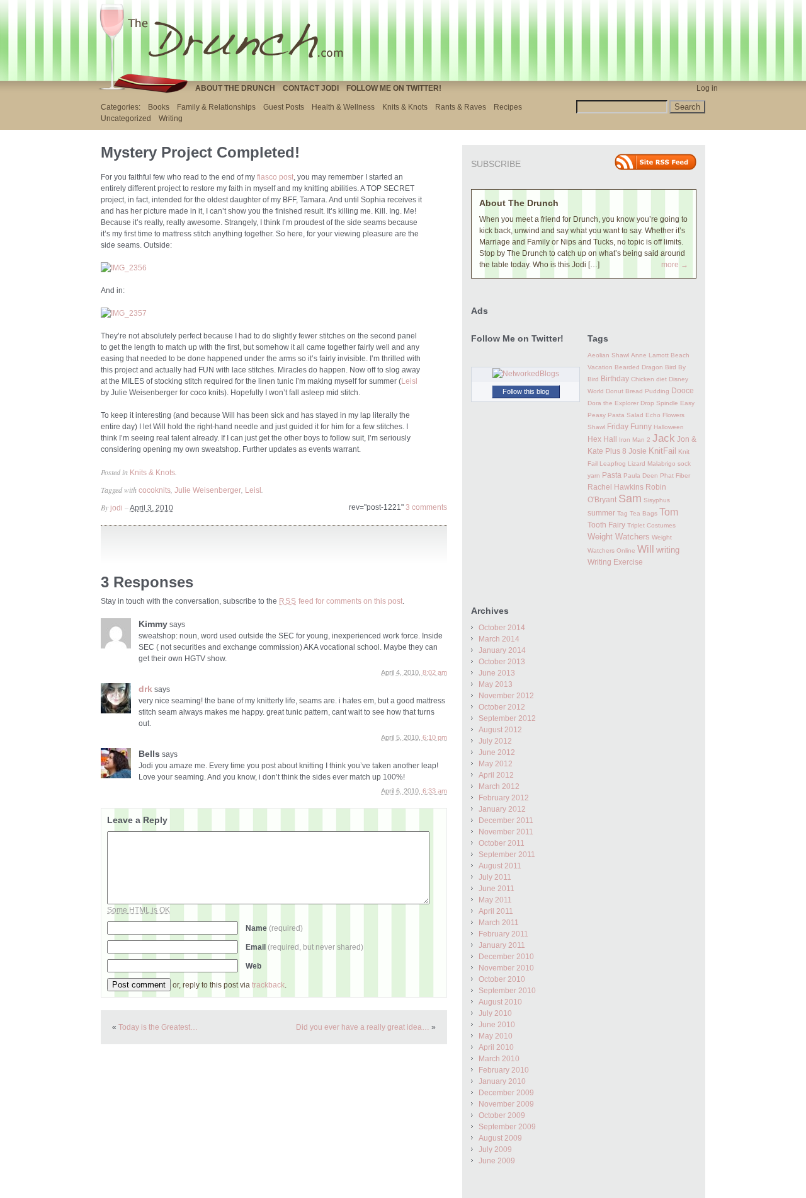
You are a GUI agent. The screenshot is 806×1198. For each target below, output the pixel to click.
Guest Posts (283, 107)
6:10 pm (435, 737)
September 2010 (507, 990)
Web (253, 966)
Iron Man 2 (634, 439)
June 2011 (496, 888)
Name (274, 928)
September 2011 (507, 854)
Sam (630, 498)
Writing (171, 118)
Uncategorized (126, 118)
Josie (637, 451)
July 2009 (495, 1149)
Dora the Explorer (613, 403)
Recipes (508, 107)
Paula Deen (640, 475)
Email (304, 947)
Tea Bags (643, 513)
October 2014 (502, 627)
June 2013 (497, 673)
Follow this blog (525, 391)
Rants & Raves (460, 107)
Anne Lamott (650, 355)
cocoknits (155, 490)
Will (645, 549)
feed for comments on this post (340, 601)
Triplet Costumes (651, 525)
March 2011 (499, 922)
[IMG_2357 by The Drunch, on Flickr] (124, 313)
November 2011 (506, 831)
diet (661, 379)
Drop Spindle (659, 403)
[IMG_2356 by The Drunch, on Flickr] (124, 267)
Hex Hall (602, 439)
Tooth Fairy (606, 525)
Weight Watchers (618, 537)
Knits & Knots (405, 107)
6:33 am (435, 791)
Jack (663, 438)
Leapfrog (612, 463)
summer (601, 513)
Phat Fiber (675, 475)
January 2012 (502, 809)
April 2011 (496, 911)
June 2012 (497, 752)
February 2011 (503, 934)
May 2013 (496, 684)
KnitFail (662, 451)
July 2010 (495, 1013)
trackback (268, 985)
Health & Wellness (343, 107)
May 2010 (496, 1036)
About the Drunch (235, 88)
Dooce (682, 391)
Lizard (636, 463)
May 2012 (496, 763)
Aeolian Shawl (608, 355)
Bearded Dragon (639, 367)
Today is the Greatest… (158, 1027)
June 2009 (497, 1160)
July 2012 (495, 741)
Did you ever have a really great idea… (362, 1027)
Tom (668, 511)
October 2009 (502, 1115)
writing (667, 550)
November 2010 (506, 968)
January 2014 (502, 650)
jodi (116, 508)
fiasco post (275, 177)
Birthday (615, 379)
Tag (622, 513)
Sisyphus (657, 500)
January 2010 (502, 1081)
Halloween (669, 426)
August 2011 (500, 865)
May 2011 (495, 900)
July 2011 (495, 877)
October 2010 (502, 979)
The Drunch (227, 39)
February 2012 (504, 797)
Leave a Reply (137, 820)
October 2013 (502, 661)
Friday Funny (629, 426)
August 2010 (500, 1002)
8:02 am (435, 672)
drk (145, 689)
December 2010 (506, 956)
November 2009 (506, 1104)
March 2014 (499, 639)
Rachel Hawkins (615, 487)
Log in (707, 88)
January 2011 (502, 945)
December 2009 (506, 1092)
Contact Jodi (311, 88)
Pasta (612, 475)
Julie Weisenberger (207, 490)
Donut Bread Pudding (637, 391)
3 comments (426, 507)
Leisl (409, 381)
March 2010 (499, 1058)
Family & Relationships (216, 107)
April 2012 (496, 775)
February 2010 (504, 1070)
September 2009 (507, 1126)
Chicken (642, 379)
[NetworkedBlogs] (525, 373)
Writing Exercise (615, 562)
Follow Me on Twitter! (393, 88)
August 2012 (500, 729)
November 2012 (506, 695)
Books (158, 107)
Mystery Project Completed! (200, 152)
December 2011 (506, 820)
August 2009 (500, 1138)
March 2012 (499, 786)
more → (674, 264)
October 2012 (502, 707)
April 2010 (496, 1047)
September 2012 (507, 718)
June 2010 (497, 1024)
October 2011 (502, 843)
